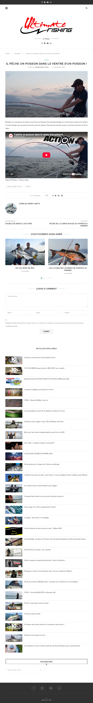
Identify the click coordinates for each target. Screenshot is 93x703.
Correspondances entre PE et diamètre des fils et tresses (44, 411)
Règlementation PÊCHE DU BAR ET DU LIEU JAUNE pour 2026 (46, 379)
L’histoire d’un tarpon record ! (34, 635)
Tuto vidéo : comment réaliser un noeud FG (39, 443)
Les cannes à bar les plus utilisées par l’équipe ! (41, 485)
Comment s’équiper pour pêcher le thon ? (39, 389)
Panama (28, 186)
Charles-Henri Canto (14, 186)
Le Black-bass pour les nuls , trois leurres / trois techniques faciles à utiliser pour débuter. (56, 475)
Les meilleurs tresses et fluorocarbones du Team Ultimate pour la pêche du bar (52, 646)
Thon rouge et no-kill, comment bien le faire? (40, 507)
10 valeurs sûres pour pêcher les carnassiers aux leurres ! (44, 624)
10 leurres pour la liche (32, 614)
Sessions (18, 53)
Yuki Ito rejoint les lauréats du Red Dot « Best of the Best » (45, 560)
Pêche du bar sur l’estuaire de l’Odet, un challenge (41, 464)
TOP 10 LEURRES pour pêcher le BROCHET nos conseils (44, 368)
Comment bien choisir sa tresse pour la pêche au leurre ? (44, 496)
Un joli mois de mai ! (25, 268)
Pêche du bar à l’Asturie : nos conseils (37, 550)
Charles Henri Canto (42, 67)
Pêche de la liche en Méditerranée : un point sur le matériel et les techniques (51, 582)
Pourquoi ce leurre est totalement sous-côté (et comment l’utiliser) (48, 571)
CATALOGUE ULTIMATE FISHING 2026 (38, 453)
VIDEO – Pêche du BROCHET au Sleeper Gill (40, 592)
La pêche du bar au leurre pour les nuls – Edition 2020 (43, 528)
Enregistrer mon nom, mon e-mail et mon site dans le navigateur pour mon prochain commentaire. (44, 324)
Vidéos (46, 60)
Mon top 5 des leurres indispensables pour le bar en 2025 (44, 432)
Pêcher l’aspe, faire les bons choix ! (36, 603)
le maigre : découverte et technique (36, 517)
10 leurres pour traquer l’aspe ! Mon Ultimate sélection (43, 421)
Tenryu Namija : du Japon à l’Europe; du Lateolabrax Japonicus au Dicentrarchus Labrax (55, 539)
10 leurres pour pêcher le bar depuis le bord (39, 357)
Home (7, 53)
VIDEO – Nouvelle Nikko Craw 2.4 (36, 400)
